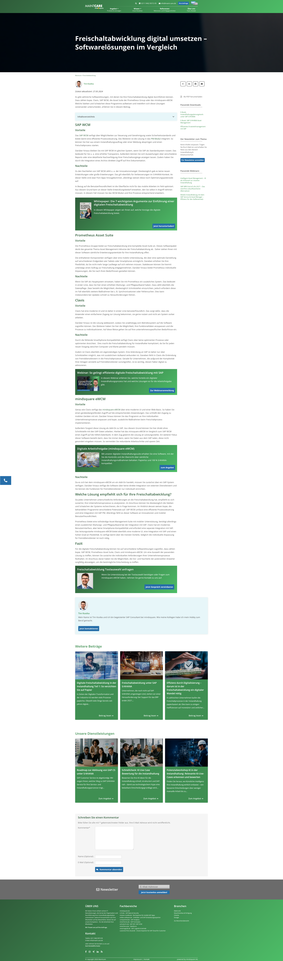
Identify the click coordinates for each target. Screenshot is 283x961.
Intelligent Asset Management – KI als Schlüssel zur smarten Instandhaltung (193, 180)
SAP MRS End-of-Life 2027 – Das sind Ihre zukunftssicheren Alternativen (192, 188)
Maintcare (78, 75)
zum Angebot (167, 467)
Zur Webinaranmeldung (162, 390)
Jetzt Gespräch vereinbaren (159, 587)
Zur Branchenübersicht (181, 921)
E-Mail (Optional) (85, 862)
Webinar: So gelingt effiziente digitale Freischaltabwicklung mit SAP (120, 372)
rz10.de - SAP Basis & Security (129, 913)
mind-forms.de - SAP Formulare (130, 922)
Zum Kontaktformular (92, 946)
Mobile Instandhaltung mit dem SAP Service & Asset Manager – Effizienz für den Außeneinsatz (192, 197)
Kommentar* (84, 827)
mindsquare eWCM (111, 409)
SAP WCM (83, 135)
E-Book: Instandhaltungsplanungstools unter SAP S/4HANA (191, 114)
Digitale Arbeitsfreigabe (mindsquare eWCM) (105, 448)
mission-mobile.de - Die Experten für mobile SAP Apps (137, 915)
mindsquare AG (192, 959)
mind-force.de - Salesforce (128, 926)
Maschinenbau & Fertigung (183, 913)
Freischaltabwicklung (89, 75)
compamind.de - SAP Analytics (130, 920)
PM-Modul (156, 138)
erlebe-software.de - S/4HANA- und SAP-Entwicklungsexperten (140, 917)
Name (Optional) (85, 856)
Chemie (176, 915)
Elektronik (177, 911)
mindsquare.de (125, 911)
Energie (176, 917)
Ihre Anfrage (183, 3)
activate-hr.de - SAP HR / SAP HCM (131, 924)
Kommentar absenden (111, 869)
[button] (126, 117)
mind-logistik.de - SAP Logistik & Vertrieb (133, 928)
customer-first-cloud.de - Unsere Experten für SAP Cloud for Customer (143, 931)
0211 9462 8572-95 (149, 3)
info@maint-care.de (168, 3)
